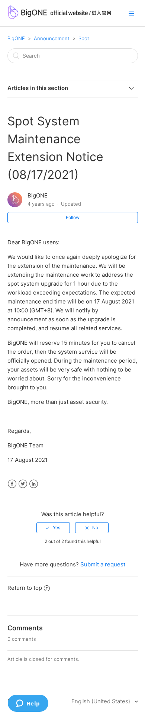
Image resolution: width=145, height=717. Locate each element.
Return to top (24, 587)
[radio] (53, 527)
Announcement (52, 38)
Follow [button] (73, 217)
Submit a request (102, 564)
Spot (83, 38)
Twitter (23, 484)
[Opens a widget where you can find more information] (27, 704)
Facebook (12, 484)
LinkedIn (33, 484)
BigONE (16, 38)
